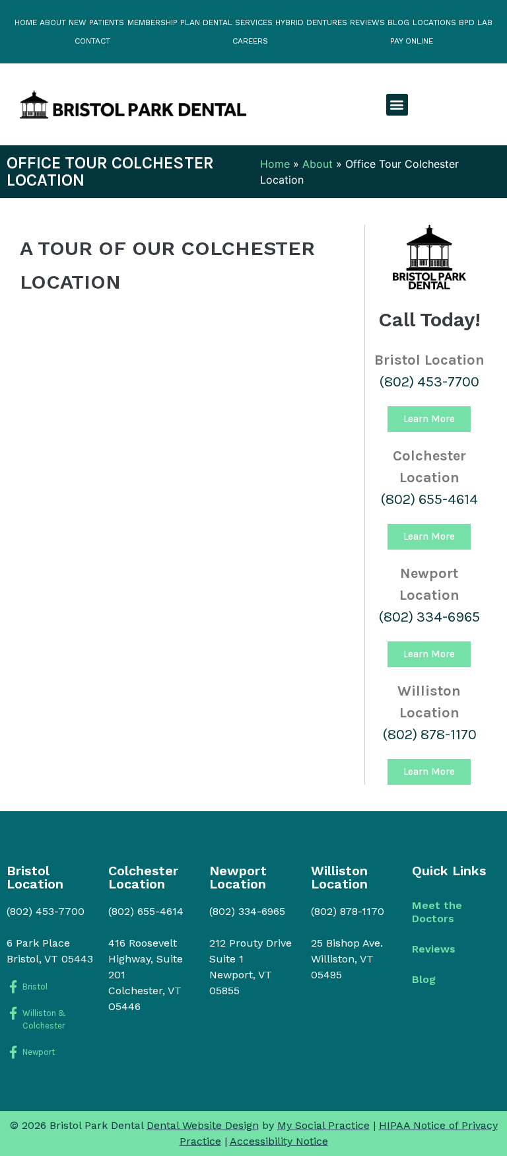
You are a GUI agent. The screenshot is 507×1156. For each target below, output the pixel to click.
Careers (250, 41)
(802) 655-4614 (429, 499)
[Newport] (13, 1052)
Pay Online (411, 41)
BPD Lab (475, 22)
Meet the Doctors (437, 912)
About (53, 22)
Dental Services (238, 22)
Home (26, 22)
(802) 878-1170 (429, 734)
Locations (434, 22)
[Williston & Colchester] (13, 1013)
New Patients (96, 22)
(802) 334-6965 (429, 617)
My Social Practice (323, 1125)
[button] (397, 105)
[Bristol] (13, 986)
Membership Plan (163, 22)
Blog (398, 22)
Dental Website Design (203, 1125)
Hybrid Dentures (311, 22)
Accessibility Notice (279, 1141)
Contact (92, 41)
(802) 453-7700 (429, 381)
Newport (38, 1052)
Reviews (367, 22)
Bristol (35, 987)
